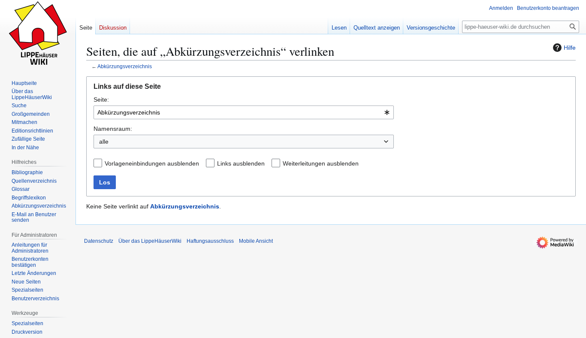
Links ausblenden (241, 163)
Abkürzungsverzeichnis (124, 66)
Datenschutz (98, 241)
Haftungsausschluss (210, 241)
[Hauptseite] (37, 34)
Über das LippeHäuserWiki (149, 241)
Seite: (101, 99)
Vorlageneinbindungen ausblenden (152, 163)
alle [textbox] (104, 141)
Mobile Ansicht (256, 241)
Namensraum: (113, 128)
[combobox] (244, 112)
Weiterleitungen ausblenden (321, 163)
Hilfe (570, 47)
